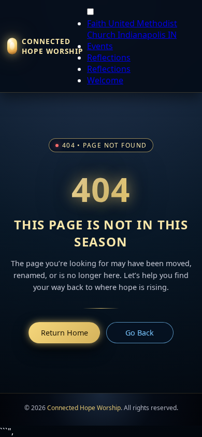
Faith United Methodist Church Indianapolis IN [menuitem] (132, 29)
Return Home (64, 333)
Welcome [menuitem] (105, 80)
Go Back (139, 333)
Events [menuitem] (100, 46)
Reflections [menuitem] (109, 57)
